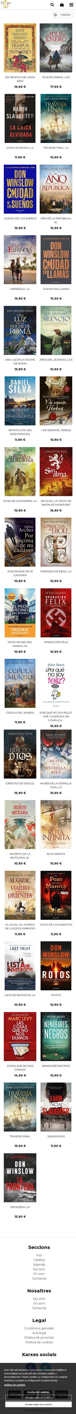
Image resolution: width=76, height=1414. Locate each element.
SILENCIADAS (56, 1136)
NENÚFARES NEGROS (56, 1065)
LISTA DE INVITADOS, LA (20, 995)
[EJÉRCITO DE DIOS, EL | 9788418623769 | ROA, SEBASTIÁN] (20, 754)
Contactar (39, 1278)
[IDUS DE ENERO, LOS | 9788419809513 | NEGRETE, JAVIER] (56, 47)
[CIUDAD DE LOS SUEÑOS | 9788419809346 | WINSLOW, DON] (20, 189)
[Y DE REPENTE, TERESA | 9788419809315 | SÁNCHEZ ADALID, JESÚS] (56, 400)
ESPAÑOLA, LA (20, 288)
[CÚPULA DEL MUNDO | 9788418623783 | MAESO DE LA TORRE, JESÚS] (20, 683)
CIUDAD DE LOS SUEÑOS (20, 218)
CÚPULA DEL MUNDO (20, 712)
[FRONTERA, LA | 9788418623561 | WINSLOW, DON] (20, 1177)
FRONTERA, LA (20, 1207)
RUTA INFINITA (56, 853)
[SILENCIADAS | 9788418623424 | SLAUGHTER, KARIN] (56, 1107)
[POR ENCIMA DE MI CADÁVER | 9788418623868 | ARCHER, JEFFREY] (20, 542)
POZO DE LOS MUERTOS (56, 924)
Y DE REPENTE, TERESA (56, 430)
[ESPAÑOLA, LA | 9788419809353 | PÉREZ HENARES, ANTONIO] (20, 259)
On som (39, 1274)
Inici (39, 1255)
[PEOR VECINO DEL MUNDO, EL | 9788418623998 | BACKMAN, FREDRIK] (20, 612)
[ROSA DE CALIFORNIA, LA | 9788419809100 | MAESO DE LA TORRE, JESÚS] (20, 471)
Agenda (39, 1264)
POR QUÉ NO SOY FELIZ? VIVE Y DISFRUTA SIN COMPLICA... (56, 716)
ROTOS (56, 995)
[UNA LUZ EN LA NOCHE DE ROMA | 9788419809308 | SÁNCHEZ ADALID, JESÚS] (20, 330)
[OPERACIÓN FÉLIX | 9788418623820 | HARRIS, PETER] (56, 612)
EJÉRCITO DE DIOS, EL (20, 783)
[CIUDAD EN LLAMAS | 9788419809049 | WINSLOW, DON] (56, 259)
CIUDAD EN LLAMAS (56, 288)
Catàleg (39, 1260)
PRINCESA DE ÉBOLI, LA (56, 571)
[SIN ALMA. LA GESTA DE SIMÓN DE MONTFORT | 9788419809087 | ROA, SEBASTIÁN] (56, 471)
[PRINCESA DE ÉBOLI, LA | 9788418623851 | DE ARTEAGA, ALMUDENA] (56, 542)
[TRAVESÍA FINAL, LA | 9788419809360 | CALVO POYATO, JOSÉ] (56, 118)
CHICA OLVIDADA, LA (20, 147)
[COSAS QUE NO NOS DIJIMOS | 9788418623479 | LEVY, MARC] (20, 1036)
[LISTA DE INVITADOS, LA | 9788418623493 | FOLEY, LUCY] (20, 965)
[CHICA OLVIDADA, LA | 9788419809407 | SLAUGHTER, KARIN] (20, 118)
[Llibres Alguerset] (5, 5)
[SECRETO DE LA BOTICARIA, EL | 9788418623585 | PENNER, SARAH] (20, 824)
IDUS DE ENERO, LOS (56, 77)
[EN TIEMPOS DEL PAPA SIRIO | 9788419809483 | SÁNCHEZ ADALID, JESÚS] (20, 47)
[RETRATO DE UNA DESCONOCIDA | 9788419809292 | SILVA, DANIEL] (20, 400)
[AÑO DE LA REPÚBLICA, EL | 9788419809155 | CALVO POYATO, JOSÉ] (56, 189)
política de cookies (14, 1385)
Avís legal (39, 1333)
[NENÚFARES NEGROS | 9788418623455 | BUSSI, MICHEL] (56, 1036)
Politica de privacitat (39, 1337)
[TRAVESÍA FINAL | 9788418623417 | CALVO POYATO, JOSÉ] (20, 1107)
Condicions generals (39, 1328)
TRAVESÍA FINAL (20, 1136)
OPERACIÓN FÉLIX (56, 642)
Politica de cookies (39, 1342)
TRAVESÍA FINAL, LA (56, 147)
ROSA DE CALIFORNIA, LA (20, 500)
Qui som (39, 1269)
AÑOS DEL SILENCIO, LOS (56, 359)
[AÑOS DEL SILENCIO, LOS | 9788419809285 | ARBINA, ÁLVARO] (56, 330)
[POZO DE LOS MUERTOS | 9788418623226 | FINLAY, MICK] (56, 895)
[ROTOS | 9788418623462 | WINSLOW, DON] (56, 965)
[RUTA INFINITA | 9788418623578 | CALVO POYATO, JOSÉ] (56, 824)
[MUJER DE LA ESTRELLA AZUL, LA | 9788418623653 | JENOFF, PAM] (55, 754)
